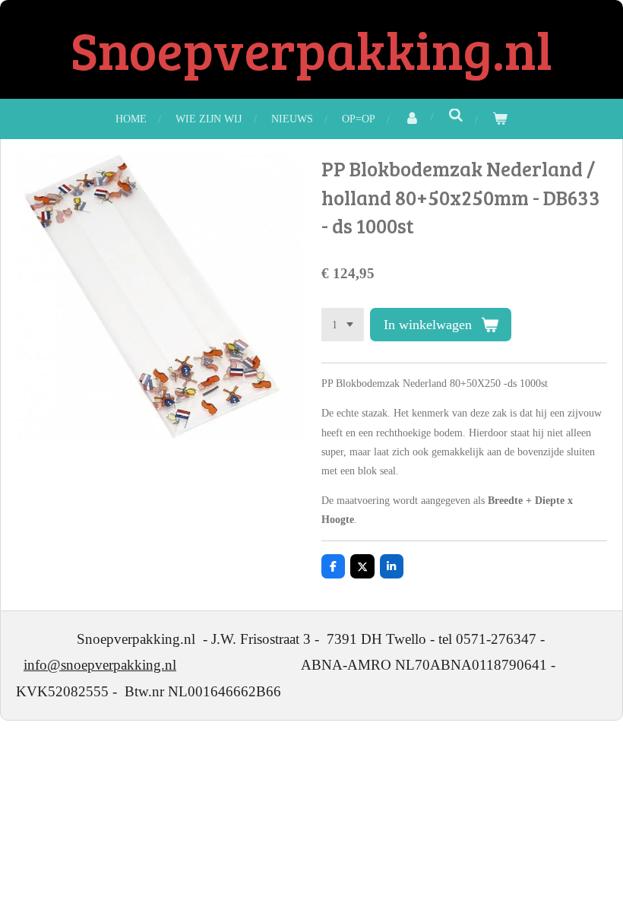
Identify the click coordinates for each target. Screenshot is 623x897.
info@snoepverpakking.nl (100, 665)
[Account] (412, 119)
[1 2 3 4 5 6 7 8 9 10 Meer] (342, 324)
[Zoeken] (456, 116)
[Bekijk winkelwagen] (500, 119)
